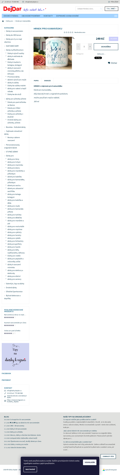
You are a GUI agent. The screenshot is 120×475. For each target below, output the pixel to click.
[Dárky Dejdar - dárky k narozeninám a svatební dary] (31, 9)
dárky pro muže (14, 206)
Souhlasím (90, 462)
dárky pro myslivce (15, 229)
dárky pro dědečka (15, 217)
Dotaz (114, 63)
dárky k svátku (13, 82)
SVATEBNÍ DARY (12, 46)
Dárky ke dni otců (14, 94)
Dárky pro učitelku (16, 432)
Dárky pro (10, 155)
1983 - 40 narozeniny (17, 426)
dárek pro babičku (15, 176)
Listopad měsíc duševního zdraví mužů (23, 438)
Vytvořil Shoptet (111, 470)
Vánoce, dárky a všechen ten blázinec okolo (25, 435)
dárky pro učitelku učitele (16, 99)
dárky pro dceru (14, 168)
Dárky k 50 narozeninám (18, 429)
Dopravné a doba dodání (67, 16)
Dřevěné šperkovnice (14, 291)
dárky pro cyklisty (14, 232)
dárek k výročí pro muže (17, 79)
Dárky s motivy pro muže (19, 444)
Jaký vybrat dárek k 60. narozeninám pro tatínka (80, 431)
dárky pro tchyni (14, 162)
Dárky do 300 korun (13, 35)
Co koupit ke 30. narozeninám (20, 419)
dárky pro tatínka (14, 214)
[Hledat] (101, 9)
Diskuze (47, 81)
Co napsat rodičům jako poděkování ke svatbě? (79, 419)
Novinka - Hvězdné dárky (16, 127)
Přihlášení (114, 2)
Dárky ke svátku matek (17, 85)
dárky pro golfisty (15, 244)
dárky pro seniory (14, 279)
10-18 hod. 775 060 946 (12, 2)
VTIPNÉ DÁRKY (12, 151)
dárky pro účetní (14, 276)
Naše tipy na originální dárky (77, 417)
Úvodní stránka (11, 16)
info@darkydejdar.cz (31, 2)
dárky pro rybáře (14, 238)
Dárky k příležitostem (14, 50)
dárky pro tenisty (14, 235)
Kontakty (48, 16)
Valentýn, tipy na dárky (15, 283)
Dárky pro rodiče (14, 255)
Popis (36, 81)
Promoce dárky (14, 77)
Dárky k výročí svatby (16, 53)
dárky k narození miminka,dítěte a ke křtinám (16, 71)
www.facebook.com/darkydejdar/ (16, 397)
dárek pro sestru (14, 185)
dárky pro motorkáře (16, 226)
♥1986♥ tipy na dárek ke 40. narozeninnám (24, 423)
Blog (6, 417)
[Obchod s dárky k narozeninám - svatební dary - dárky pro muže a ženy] (3, 21)
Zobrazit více (108, 456)
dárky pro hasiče (14, 247)
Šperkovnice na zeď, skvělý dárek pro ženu (26, 441)
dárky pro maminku (15, 165)
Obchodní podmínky (31, 16)
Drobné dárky (11, 287)
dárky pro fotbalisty (15, 241)
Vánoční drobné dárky (18, 447)
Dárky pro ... (101, 54)
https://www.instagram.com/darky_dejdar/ (16, 401)
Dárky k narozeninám (14, 31)
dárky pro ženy (13, 159)
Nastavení (30, 469)
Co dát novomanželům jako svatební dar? (77, 442)
